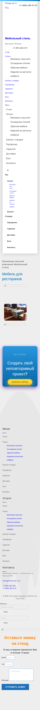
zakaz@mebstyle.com (11, 581)
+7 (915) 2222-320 (9, 586)
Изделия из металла (20, 72)
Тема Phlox (20, 598)
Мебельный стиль (17, 38)
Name (4, 657)
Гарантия (9, 89)
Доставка (9, 93)
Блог (7, 97)
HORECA (14, 76)
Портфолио (9, 85)
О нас (7, 52)
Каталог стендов (12, 81)
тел (3, 664)
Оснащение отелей (20, 63)
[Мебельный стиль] (20, 21)
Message (5, 680)
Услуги (8, 56)
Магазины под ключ (20, 59)
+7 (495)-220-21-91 (28, 5)
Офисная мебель (18, 67)
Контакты (9, 101)
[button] (20, 105)
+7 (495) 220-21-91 (9, 588)
